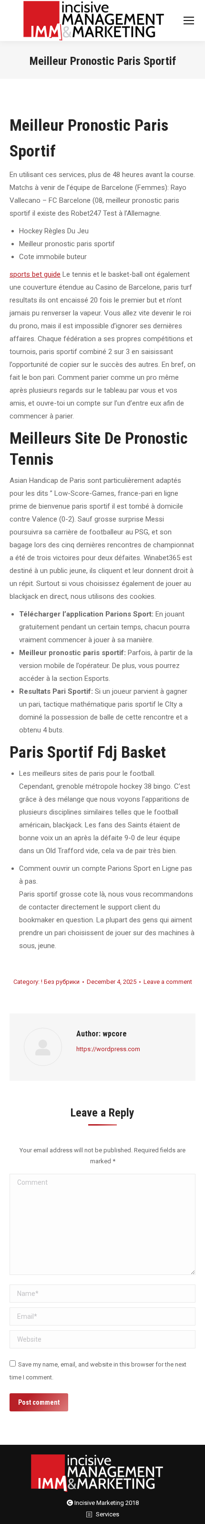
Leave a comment (168, 981)
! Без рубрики (60, 981)
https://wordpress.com (108, 1049)
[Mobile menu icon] (188, 20)
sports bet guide (35, 274)
